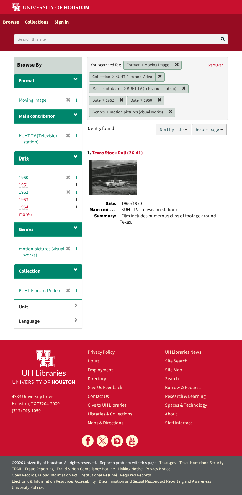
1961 (23, 185)
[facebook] (88, 441)
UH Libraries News (183, 352)
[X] (102, 441)
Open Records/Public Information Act (44, 475)
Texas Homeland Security (201, 463)
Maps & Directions (105, 423)
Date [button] (24, 158)
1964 (23, 207)
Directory (97, 378)
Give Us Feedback (105, 387)
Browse (11, 22)
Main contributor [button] (37, 116)
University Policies (28, 488)
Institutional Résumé (98, 475)
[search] (222, 39)
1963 (23, 199)
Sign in (61, 22)
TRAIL (17, 469)
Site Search (176, 361)
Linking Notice (130, 469)
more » (25, 214)
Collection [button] (29, 271)
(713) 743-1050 (26, 411)
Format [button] (27, 80)
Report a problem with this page (128, 463)
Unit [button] (23, 307)
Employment (100, 370)
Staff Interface (179, 423)
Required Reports (135, 475)
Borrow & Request (183, 387)
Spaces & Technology (186, 405)
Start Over (215, 65)
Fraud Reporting (39, 469)
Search (172, 378)
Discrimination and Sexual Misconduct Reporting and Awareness (155, 481)
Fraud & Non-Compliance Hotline (86, 469)
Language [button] (29, 321)
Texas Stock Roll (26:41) (117, 153)
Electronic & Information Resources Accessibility (54, 481)
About (171, 414)
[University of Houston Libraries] (44, 367)
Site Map (173, 370)
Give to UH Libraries (107, 405)
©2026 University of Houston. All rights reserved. (54, 463)
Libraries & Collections (110, 414)
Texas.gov (167, 463)
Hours (94, 361)
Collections (36, 22)
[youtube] (132, 441)
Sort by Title (172, 129)
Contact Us (98, 396)
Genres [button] (26, 229)
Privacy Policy (101, 352)
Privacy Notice (157, 469)
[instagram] (117, 441)
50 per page (208, 129)
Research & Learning (185, 396)
